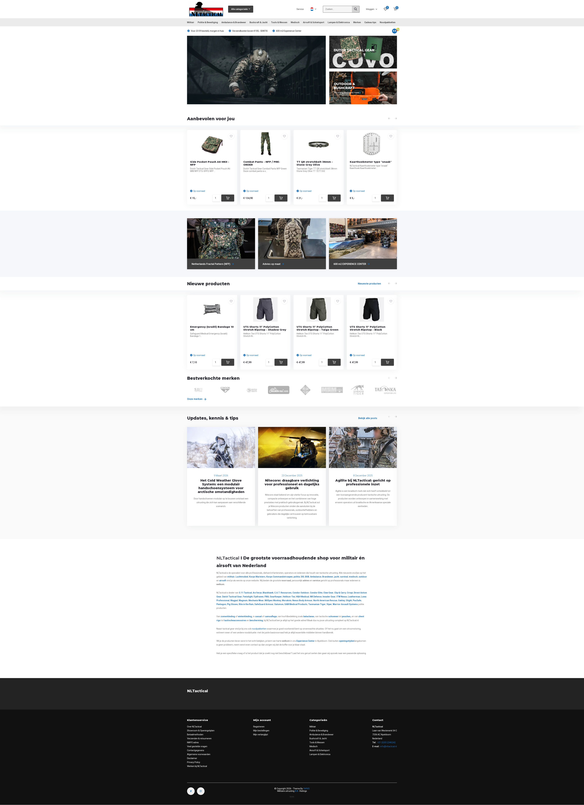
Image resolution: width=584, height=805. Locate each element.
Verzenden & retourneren (199, 738)
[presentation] (389, 118)
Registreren (258, 726)
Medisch (295, 22)
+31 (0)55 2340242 (386, 742)
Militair (190, 22)
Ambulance (315, 576)
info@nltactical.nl (388, 746)
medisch (353, 576)
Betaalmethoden (195, 734)
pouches (346, 616)
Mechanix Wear (256, 600)
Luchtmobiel (242, 576)
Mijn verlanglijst (260, 734)
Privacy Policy (193, 762)
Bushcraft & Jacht (259, 22)
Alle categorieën (239, 9)
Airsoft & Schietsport (313, 22)
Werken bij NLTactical (197, 766)
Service (300, 9)
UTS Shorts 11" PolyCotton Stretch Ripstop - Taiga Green (317, 328)
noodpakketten (259, 629)
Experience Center (305, 641)
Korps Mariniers (257, 576)
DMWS (306, 788)
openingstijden (346, 641)
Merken (357, 22)
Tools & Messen (279, 22)
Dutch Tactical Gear (232, 596)
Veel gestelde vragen (197, 746)
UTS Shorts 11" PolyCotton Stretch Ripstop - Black (367, 328)
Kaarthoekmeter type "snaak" (371, 161)
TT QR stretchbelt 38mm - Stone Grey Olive (315, 163)
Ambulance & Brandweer (233, 22)
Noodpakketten (387, 22)
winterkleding (245, 616)
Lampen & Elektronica (339, 22)
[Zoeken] (356, 9)
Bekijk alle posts (367, 418)
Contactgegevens (195, 750)
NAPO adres (193, 742)
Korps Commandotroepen (279, 576)
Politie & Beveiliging (208, 22)
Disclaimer (192, 758)
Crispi (350, 592)
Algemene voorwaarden (198, 754)
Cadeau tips (370, 22)
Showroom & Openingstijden (200, 730)
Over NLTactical (194, 726)
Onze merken (195, 399)
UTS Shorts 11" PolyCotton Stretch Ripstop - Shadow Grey (264, 328)
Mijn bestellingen (261, 730)
